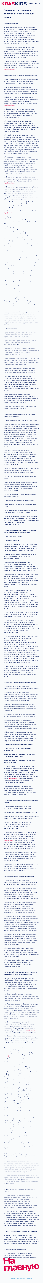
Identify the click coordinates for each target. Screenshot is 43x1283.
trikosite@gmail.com (14, 778)
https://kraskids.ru (9, 69)
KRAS (14, 4)
